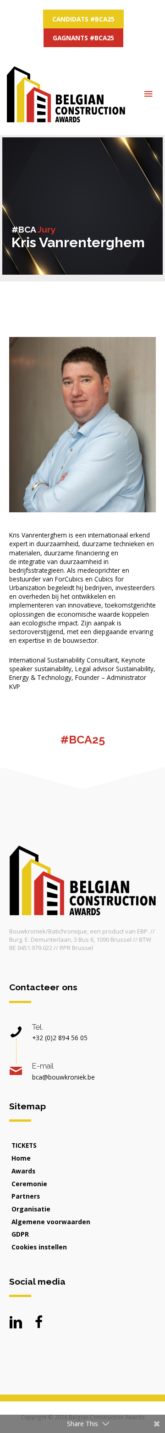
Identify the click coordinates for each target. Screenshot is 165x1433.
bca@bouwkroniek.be (63, 1077)
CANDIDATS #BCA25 (83, 19)
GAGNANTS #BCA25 (83, 37)
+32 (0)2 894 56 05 (60, 1037)
